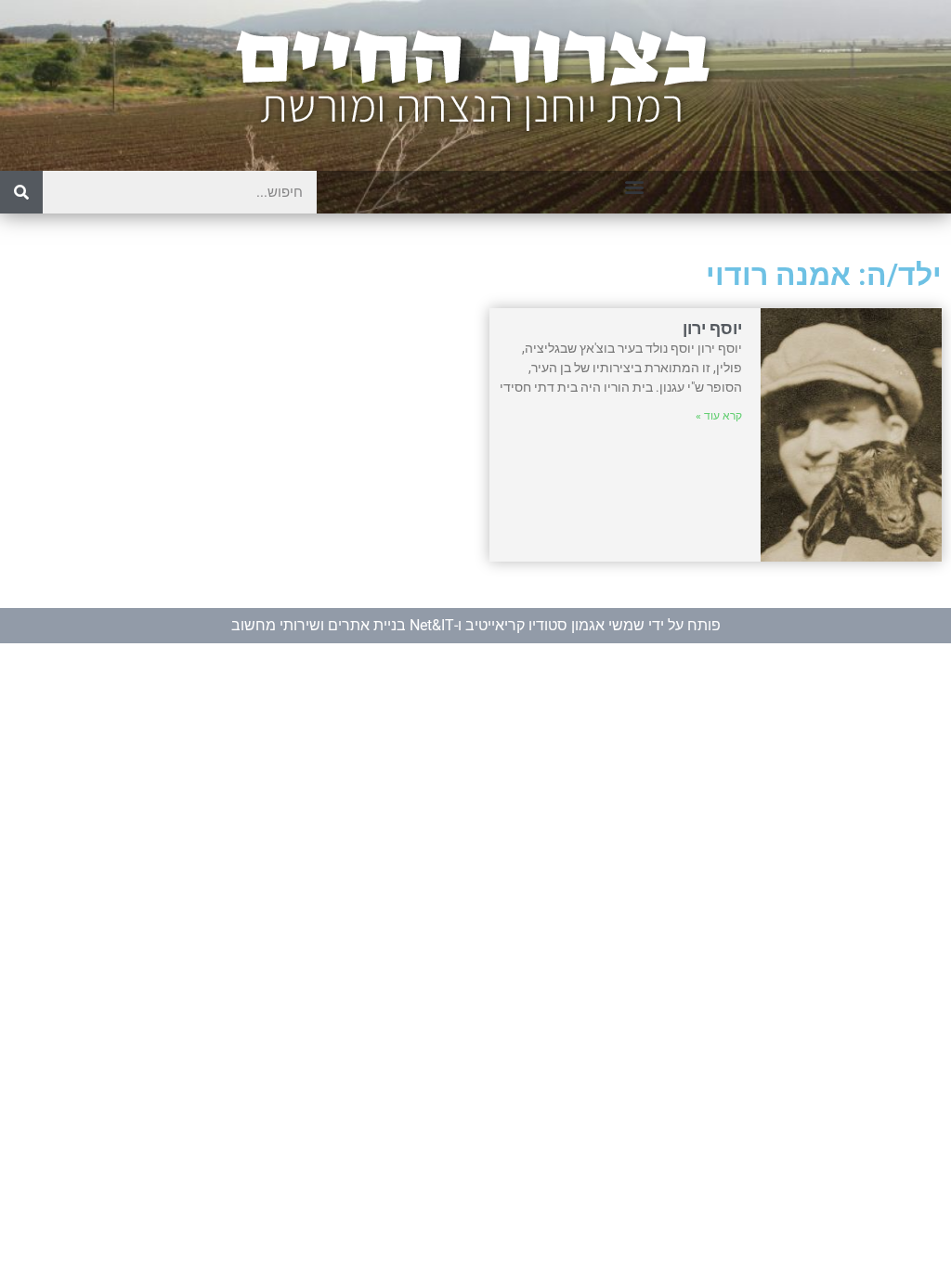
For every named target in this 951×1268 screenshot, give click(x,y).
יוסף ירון (712, 328)
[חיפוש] (21, 192)
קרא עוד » (719, 415)
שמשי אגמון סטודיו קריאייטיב (555, 625)
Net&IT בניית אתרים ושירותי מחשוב (342, 625)
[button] (634, 186)
